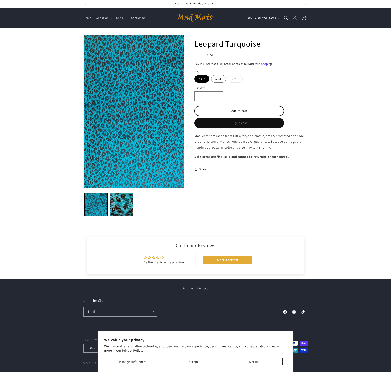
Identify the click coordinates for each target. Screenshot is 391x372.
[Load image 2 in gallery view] (121, 204)
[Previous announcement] (84, 4)
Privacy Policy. (132, 350)
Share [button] (203, 169)
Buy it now (239, 123)
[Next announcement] (306, 4)
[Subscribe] (152, 312)
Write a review (227, 260)
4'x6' (202, 79)
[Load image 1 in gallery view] (96, 204)
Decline (254, 362)
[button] (104, 17)
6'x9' (237, 80)
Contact (202, 288)
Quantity (199, 88)
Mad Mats (97, 362)
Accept (193, 362)
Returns (188, 288)
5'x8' (218, 79)
